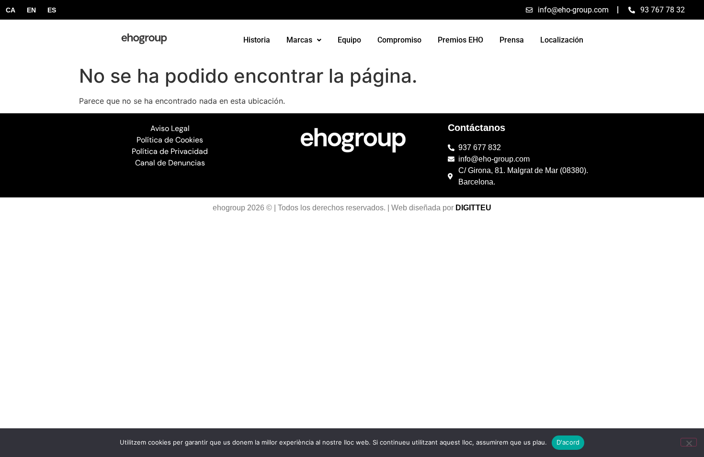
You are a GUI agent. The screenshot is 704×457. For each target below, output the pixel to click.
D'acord (568, 442)
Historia (256, 39)
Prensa (512, 39)
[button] (303, 40)
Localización (561, 39)
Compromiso (399, 39)
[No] (689, 442)
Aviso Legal (170, 128)
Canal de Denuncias (170, 163)
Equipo (349, 39)
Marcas (299, 39)
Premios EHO (460, 39)
